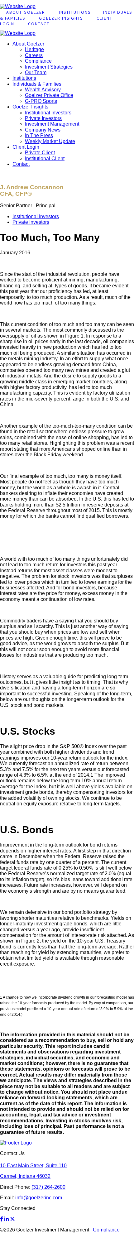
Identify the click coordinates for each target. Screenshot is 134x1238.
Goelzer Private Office (49, 95)
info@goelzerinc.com (38, 1197)
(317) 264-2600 (48, 1187)
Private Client (40, 152)
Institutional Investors (48, 112)
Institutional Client (45, 158)
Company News (42, 129)
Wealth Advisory (43, 89)
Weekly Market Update (50, 141)
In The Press (39, 135)
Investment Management (52, 124)
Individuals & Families (36, 84)
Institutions (24, 78)
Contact (39, 23)
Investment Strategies (49, 67)
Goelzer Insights (61, 18)
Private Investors (43, 118)
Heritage (34, 49)
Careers (34, 55)
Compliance (38, 61)
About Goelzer (28, 43)
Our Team (35, 72)
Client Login (25, 147)
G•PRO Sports (41, 101)
